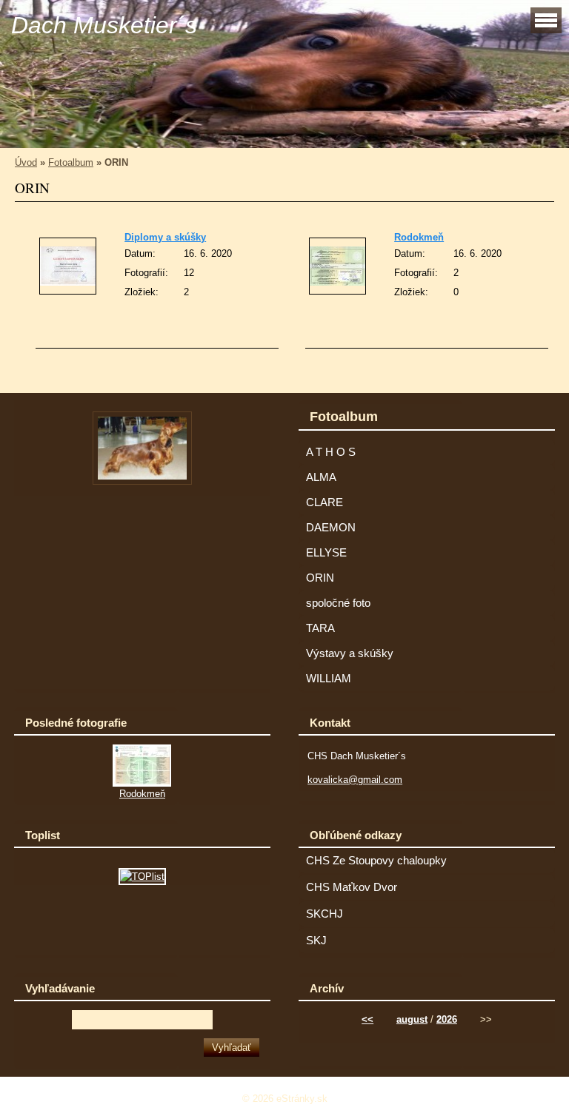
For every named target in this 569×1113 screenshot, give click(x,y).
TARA (320, 628)
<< (367, 1019)
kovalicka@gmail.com (354, 779)
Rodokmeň (419, 237)
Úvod (26, 162)
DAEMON (331, 528)
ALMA (321, 477)
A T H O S (331, 452)
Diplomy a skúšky (165, 237)
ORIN (320, 578)
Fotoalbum (70, 162)
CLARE (324, 502)
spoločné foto (338, 603)
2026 (446, 1019)
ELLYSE (326, 553)
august (411, 1019)
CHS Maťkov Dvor (351, 887)
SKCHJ (324, 914)
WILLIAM (328, 679)
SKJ (316, 940)
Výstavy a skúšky (349, 653)
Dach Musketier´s (104, 25)
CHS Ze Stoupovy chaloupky (376, 861)
